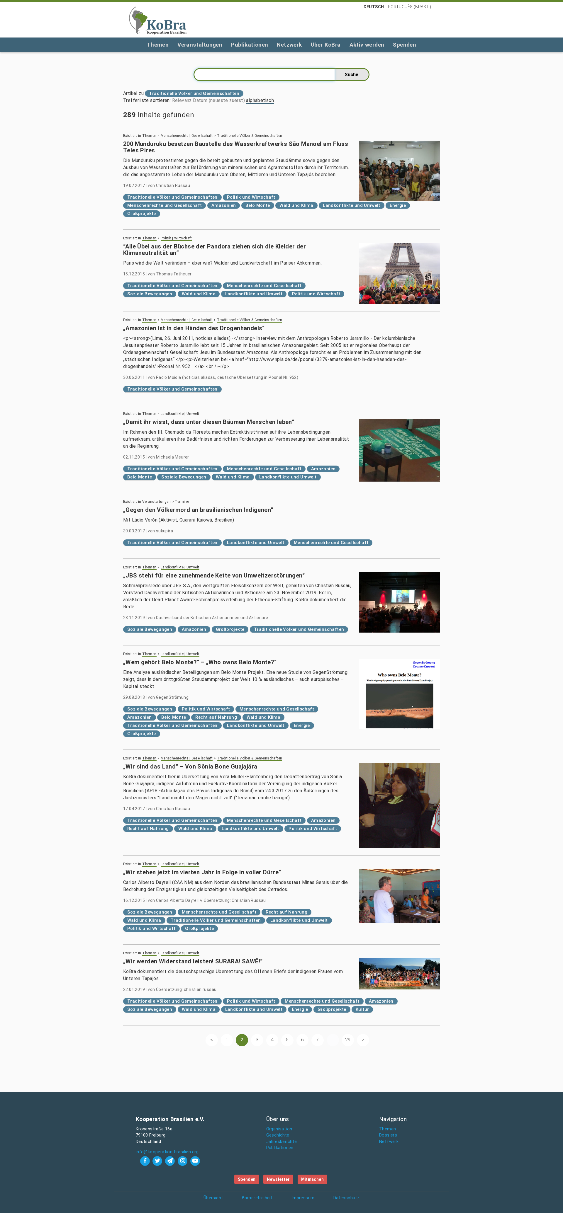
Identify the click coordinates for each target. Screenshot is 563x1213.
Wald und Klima (296, 205)
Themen (158, 44)
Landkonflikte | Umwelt (180, 414)
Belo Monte (257, 205)
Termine (182, 502)
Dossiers (388, 1135)
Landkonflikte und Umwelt (351, 205)
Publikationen (249, 44)
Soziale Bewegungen (149, 294)
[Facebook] (145, 1160)
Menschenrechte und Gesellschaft (164, 205)
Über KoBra (326, 44)
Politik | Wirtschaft (176, 238)
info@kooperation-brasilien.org (167, 1151)
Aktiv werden (367, 44)
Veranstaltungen (199, 44)
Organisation (279, 1129)
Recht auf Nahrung (216, 717)
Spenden (404, 44)
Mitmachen (312, 1179)
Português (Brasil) (409, 6)
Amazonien (223, 205)
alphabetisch (260, 100)
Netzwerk (289, 44)
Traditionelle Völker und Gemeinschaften (172, 197)
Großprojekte (141, 213)
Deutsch (374, 6)
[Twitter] (158, 1160)
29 (348, 1039)
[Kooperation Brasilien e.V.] (157, 20)
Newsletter (278, 1179)
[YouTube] (195, 1160)
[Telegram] (171, 1160)
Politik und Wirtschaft (251, 197)
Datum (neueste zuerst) (219, 100)
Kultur (362, 1009)
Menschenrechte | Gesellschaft (187, 136)
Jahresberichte (281, 1141)
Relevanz (182, 100)
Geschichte (277, 1135)
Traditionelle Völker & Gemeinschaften (249, 136)
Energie (398, 205)
